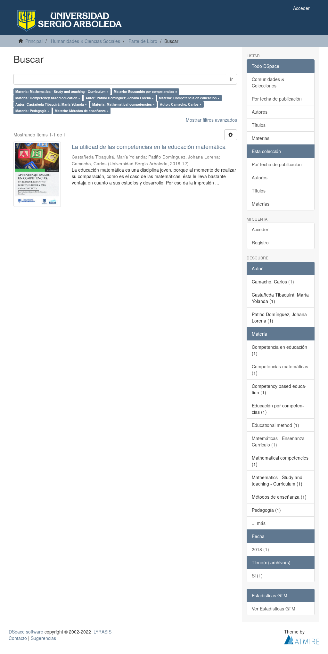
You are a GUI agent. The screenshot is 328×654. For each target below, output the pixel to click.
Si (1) (257, 575)
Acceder (260, 229)
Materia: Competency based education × (47, 97)
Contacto (18, 638)
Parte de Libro (142, 41)
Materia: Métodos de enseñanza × (82, 110)
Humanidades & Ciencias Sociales (85, 41)
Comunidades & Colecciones (268, 82)
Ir (231, 79)
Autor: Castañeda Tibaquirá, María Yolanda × (51, 104)
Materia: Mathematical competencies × (123, 104)
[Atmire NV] (301, 638)
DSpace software (26, 631)
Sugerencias (43, 638)
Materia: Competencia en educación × (189, 97)
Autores (259, 112)
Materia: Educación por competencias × (145, 91)
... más (259, 523)
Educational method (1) (275, 425)
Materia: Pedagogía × (32, 110)
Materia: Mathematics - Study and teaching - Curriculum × (61, 91)
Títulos (259, 125)
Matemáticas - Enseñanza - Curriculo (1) (280, 441)
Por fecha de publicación (277, 98)
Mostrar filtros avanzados (211, 120)
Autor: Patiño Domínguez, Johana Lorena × (120, 97)
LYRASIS (102, 631)
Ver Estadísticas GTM (273, 608)
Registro (260, 242)
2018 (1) (260, 549)
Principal (34, 41)
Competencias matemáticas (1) (280, 369)
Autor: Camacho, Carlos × (180, 104)
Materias (260, 138)
